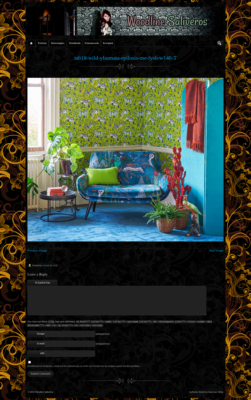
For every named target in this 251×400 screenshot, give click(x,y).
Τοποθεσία (74, 43)
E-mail (40, 343)
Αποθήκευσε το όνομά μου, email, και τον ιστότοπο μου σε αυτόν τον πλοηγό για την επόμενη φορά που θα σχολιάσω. (83, 366)
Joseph (45, 265)
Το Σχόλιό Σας (42, 282)
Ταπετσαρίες (58, 43)
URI (42, 353)
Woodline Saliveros (44, 392)
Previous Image (37, 250)
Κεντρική (108, 43)
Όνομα (40, 333)
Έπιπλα (42, 43)
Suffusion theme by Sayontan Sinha (206, 392)
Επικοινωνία (92, 43)
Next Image (216, 250)
